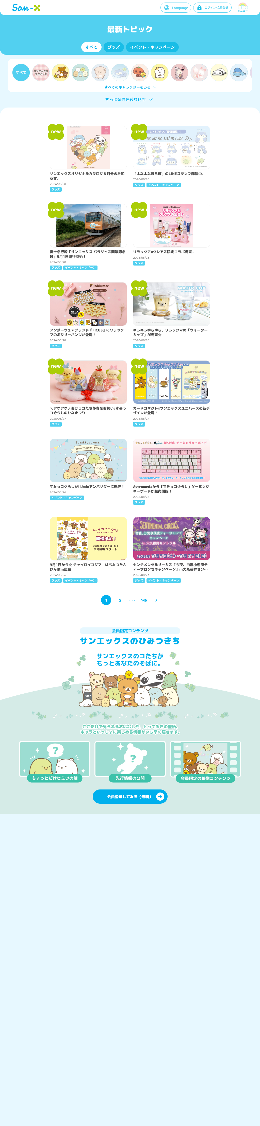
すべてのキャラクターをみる (127, 87)
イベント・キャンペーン (152, 47)
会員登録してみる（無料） (130, 796)
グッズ (114, 47)
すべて (91, 47)
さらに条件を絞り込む (125, 99)
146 (144, 600)
